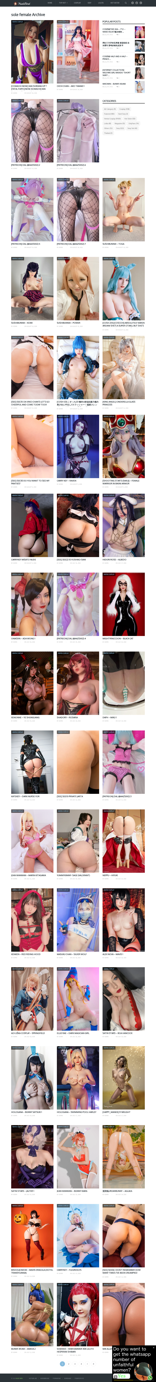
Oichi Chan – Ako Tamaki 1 (70, 86)
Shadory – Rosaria (67, 717)
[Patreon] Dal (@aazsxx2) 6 (71, 165)
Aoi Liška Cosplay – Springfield (28, 1033)
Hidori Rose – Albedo (114, 559)
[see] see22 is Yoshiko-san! (71, 559)
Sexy (89, 3)
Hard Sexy (123, 114)
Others (108, 128)
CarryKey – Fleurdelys (69, 1270)
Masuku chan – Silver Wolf (72, 954)
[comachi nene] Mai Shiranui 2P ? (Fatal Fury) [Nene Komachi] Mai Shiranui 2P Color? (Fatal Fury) (29, 89)
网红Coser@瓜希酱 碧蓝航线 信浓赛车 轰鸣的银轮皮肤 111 (116, 44)
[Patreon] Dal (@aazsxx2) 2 (25, 165)
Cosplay (77, 3)
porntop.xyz (79, 1378)
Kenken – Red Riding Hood (26, 954)
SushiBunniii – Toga (113, 244)
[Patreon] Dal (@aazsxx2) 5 (25, 244)
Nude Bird (19, 1378)
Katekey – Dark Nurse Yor (25, 796)
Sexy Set (132, 128)
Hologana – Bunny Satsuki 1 (26, 1112)
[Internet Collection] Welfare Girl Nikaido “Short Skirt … (117, 72)
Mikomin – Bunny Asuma (114, 84)
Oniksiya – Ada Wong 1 (23, 638)
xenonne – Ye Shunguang (25, 717)
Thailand (108, 133)
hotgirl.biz (33, 1378)
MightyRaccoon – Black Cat (118, 638)
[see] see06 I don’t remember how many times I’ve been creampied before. (122, 1273)
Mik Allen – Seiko (112, 1349)
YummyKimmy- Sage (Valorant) (73, 875)
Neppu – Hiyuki (110, 875)
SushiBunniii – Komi (22, 323)
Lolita (100, 3)
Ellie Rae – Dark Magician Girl (73, 1033)
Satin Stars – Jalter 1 (22, 1191)
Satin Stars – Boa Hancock (117, 1033)
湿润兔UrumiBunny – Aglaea (117, 1191)
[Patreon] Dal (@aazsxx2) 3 (117, 796)
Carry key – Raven (66, 480)
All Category (110, 109)
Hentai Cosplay (112, 119)
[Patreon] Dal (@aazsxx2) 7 (71, 244)
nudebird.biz (44, 1378)
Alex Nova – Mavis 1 (113, 954)
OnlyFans (134, 123)
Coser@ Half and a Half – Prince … (115, 57)
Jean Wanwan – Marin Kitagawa (28, 875)
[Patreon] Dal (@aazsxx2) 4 (71, 638)
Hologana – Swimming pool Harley (76, 1112)
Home (50, 3)
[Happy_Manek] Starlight (116, 1112)
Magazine (120, 123)
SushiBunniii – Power (68, 323)
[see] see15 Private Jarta (70, 796)
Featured (109, 114)
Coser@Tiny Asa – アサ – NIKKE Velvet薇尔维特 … (114, 30)
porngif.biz (57, 1378)
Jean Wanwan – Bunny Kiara (72, 1191)
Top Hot (62, 3)
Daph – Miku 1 (110, 717)
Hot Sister (114, 3)
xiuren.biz (67, 1378)
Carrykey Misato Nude (23, 559)
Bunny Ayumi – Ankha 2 (23, 1349)
